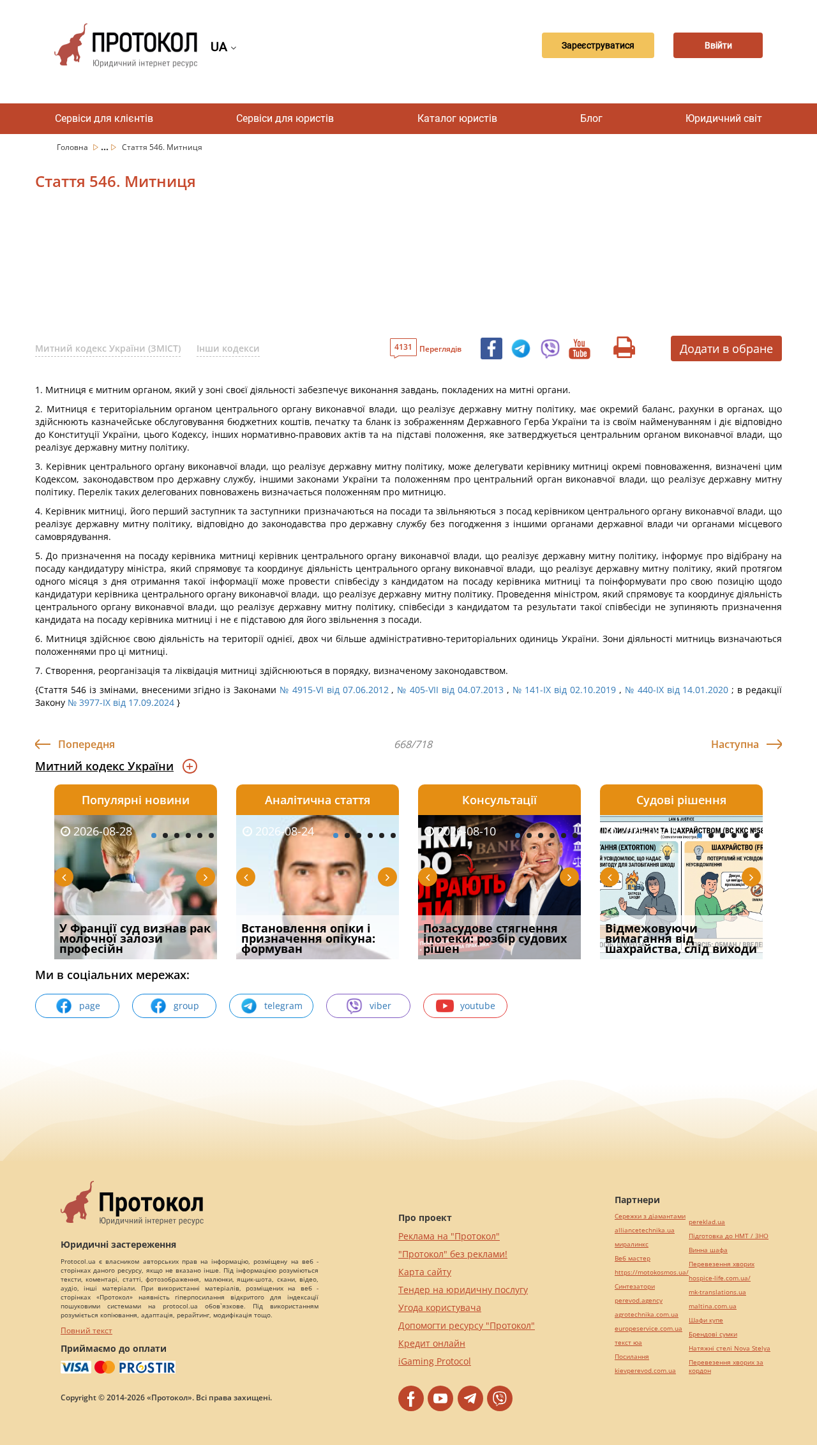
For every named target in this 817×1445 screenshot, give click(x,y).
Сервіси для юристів (285, 118)
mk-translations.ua (717, 1292)
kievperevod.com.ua (645, 1370)
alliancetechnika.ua (645, 1230)
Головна (73, 147)
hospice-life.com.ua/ (720, 1278)
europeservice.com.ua (648, 1328)
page (89, 1006)
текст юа (628, 1342)
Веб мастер (632, 1258)
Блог (591, 118)
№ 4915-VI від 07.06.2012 (334, 690)
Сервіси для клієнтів (104, 118)
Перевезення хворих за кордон (726, 1366)
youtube (477, 1006)
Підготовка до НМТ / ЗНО (728, 1236)
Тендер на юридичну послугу (463, 1290)
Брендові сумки (713, 1334)
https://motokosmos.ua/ (652, 1272)
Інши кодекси (228, 348)
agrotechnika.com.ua (646, 1314)
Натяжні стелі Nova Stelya (729, 1348)
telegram (283, 1006)
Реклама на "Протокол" (449, 1236)
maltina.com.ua (713, 1306)
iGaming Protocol (434, 1361)
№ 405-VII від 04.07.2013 (450, 690)
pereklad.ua (707, 1222)
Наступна (735, 744)
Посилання (632, 1356)
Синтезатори (635, 1286)
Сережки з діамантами (650, 1216)
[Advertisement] (341, 267)
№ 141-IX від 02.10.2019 (565, 690)
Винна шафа (708, 1250)
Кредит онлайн (431, 1343)
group (186, 1006)
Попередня (86, 744)
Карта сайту (424, 1272)
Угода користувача (439, 1307)
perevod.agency (639, 1300)
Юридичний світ (724, 118)
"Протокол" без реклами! (452, 1254)
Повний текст (86, 1330)
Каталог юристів (457, 118)
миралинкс (631, 1244)
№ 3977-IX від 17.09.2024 (121, 702)
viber (380, 1006)
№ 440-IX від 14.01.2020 (677, 690)
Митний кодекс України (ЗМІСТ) (108, 348)
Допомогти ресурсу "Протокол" (466, 1325)
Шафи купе (706, 1320)
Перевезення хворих (721, 1264)
